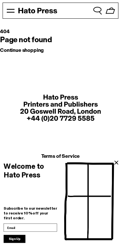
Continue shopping (22, 50)
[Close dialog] (116, 163)
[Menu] (10, 10)
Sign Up (14, 239)
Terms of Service (60, 156)
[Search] (97, 10)
